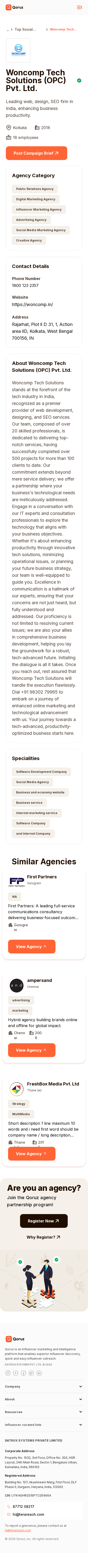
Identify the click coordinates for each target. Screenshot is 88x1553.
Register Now (41, 1220)
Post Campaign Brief (34, 153)
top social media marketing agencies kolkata (29, 29)
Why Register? (41, 1237)
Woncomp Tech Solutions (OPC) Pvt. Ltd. (62, 29)
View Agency (29, 946)
